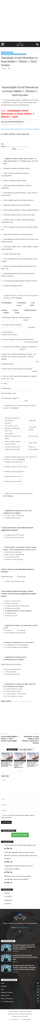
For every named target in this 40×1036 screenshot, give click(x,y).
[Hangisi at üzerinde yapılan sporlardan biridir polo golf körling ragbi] (6, 958)
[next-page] (21, 771)
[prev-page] (19, 771)
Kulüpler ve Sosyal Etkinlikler (20, 1016)
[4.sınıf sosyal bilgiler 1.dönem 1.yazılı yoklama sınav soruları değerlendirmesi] (20, 757)
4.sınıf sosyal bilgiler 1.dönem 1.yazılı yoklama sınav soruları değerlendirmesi (19, 765)
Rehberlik (4, 986)
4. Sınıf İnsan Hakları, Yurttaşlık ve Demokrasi (13, 54)
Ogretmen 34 (8, 900)
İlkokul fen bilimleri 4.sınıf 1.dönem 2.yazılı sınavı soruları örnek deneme (32, 764)
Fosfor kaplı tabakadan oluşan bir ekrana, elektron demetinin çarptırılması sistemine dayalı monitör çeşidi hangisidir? (20, 855)
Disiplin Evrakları (13, 1011)
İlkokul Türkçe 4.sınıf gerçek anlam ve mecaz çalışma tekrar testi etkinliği (6, 764)
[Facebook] (3, 74)
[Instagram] (20, 932)
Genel (3, 983)
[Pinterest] (12, 74)
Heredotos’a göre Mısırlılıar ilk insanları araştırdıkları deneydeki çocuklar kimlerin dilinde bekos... (24, 967)
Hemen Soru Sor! (20, 835)
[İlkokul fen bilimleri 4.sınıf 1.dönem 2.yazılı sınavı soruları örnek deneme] (33, 757)
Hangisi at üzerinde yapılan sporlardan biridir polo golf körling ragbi (25, 957)
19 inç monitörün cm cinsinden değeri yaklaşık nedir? (20, 845)
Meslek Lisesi (5, 995)
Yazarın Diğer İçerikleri (25, 749)
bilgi (2, 989)
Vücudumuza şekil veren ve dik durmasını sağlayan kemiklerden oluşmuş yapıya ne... (24, 947)
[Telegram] (27, 74)
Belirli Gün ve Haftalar (25, 1011)
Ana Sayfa (3, 49)
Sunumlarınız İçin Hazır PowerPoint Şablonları (20, 1014)
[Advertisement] (20, 21)
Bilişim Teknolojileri (6, 998)
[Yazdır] (22, 74)
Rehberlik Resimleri (7, 992)
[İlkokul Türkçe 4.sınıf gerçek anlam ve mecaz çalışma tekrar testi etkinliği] (7, 757)
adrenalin (7, 893)
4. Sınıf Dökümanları (13, 49)
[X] (8, 74)
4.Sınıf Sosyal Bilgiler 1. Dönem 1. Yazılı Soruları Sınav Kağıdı (10, 738)
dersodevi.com (15, 1019)
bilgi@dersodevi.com (22, 927)
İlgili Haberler (12, 749)
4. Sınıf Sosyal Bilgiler (20, 760)
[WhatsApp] (17, 74)
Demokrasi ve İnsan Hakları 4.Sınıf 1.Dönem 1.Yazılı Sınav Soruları (30, 739)
